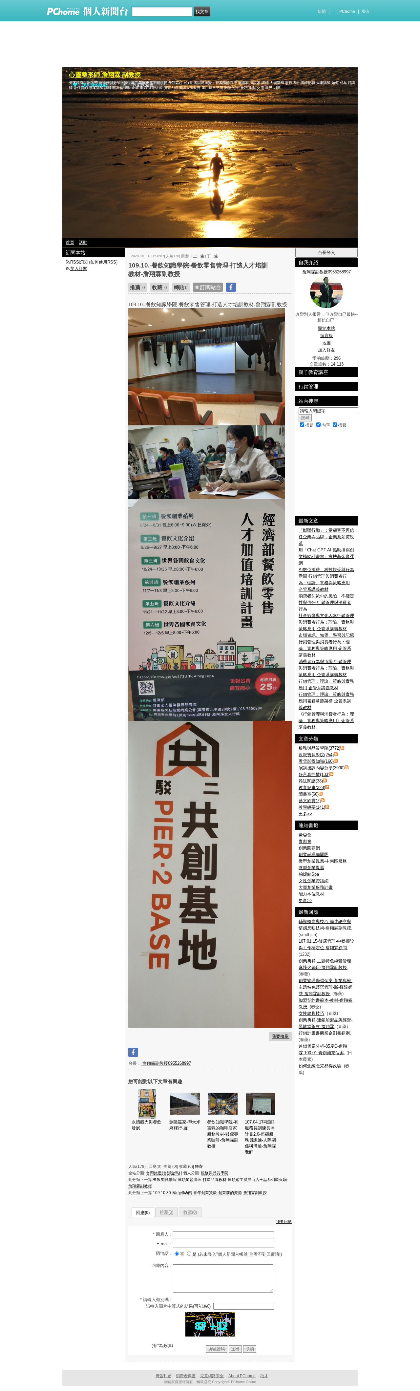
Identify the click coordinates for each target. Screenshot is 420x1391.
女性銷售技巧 (311, 1013)
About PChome (242, 1376)
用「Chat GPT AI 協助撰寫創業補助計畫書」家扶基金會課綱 (326, 556)
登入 (366, 11)
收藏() (190, 1212)
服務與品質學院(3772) (319, 748)
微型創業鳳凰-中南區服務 (323, 861)
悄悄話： (164, 1253)
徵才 (264, 1376)
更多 (305, 813)
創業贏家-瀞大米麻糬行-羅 (184, 1125)
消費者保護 (186, 1376)
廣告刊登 (163, 1376)
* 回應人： (163, 1234)
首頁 (70, 242)
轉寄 (199, 1166)
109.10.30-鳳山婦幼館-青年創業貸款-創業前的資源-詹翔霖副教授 (210, 1192)
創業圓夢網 (309, 847)
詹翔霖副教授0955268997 (166, 1063)
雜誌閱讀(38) (311, 781)
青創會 (305, 841)
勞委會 (305, 834)
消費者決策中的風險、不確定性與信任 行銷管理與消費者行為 (326, 602)
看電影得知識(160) (316, 761)
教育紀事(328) (312, 787)
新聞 (322, 11)
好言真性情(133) (314, 774)
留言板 (326, 335)
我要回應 (284, 1221)
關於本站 (326, 328)
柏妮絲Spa (309, 874)
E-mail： (165, 1243)
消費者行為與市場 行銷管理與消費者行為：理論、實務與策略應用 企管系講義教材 (326, 668)
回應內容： (162, 1265)
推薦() (166, 1212)
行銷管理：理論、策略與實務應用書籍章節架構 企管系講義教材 (326, 701)
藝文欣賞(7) (310, 800)
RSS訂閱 (79, 262)
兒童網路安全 (212, 1376)
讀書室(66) (309, 794)
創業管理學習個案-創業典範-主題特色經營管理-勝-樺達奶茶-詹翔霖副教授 (325, 987)
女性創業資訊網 (313, 880)
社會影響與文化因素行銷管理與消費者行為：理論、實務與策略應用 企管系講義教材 (326, 622)
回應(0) (143, 1212)
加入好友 (326, 350)
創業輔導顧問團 (313, 854)
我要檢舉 (280, 1036)
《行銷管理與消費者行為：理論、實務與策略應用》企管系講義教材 (326, 721)
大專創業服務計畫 (316, 887)
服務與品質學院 (214, 1173)
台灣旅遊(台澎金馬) (163, 1173)
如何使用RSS (103, 262)
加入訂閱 (78, 268)
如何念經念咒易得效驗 (320, 1065)
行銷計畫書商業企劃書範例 (324, 1033)
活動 (83, 242)
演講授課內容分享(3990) (322, 767)
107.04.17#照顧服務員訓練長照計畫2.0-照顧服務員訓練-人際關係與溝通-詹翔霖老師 (260, 1137)
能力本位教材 (311, 893)
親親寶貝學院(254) (316, 754)
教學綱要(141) (312, 807)
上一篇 (198, 256)
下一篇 (212, 256)
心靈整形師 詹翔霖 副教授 (105, 74)
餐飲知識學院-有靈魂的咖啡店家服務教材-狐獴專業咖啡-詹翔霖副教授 (222, 1134)
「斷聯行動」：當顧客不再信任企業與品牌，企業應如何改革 (326, 537)
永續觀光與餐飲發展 (146, 1125)
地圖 (326, 342)
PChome (347, 11)
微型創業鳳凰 (311, 867)
